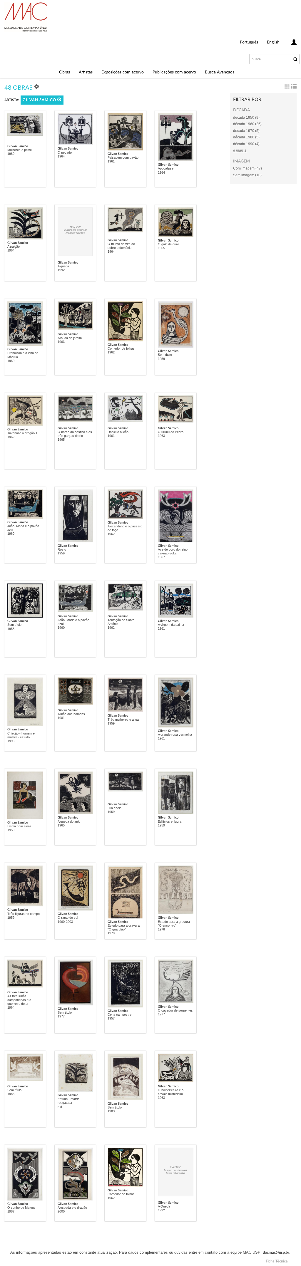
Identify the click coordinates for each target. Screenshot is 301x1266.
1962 (111, 352)
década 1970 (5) (246, 131)
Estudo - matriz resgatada (68, 1100)
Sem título (165, 354)
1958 (10, 629)
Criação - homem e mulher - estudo (21, 735)
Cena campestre (119, 1014)
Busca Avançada (220, 72)
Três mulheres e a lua (123, 719)
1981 (61, 718)
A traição (13, 246)
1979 (111, 933)
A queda (63, 266)
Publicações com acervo (174, 72)
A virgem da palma (171, 624)
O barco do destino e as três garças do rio (75, 433)
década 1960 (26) (247, 124)
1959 (161, 358)
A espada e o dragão (72, 1207)
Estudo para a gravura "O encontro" (174, 923)
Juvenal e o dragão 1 (22, 433)
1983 (10, 1094)
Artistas (86, 72)
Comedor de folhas (121, 348)
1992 (61, 270)
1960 (10, 153)
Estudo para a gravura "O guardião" (124, 927)
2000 (61, 1211)
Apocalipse (165, 168)
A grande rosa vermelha (175, 734)
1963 (61, 341)
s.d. (60, 1107)
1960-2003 (65, 921)
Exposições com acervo (122, 72)
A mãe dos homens (71, 714)
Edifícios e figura (169, 821)
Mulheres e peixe (19, 150)
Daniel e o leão (118, 432)
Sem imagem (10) (247, 175)
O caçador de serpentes (175, 1010)
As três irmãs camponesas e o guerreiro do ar (19, 999)
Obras (64, 72)
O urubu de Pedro (170, 432)
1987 (10, 1211)
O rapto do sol (68, 917)
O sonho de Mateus (21, 1207)
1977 (61, 1016)
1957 (111, 1018)
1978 (161, 929)
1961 (111, 161)
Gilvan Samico (40, 100)
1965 (161, 248)
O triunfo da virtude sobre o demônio (121, 245)
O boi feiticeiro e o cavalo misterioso (170, 1092)
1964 (61, 156)
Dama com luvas (19, 826)
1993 (10, 741)
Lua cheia (114, 808)
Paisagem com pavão (123, 157)
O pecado (65, 152)
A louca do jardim (70, 338)
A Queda (164, 1206)
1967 (161, 557)
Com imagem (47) (247, 168)
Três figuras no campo (23, 913)
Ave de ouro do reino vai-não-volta (173, 551)
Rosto (62, 549)
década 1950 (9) (246, 117)
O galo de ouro (168, 244)
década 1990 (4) (246, 144)
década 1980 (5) (246, 137)
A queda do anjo (69, 821)
